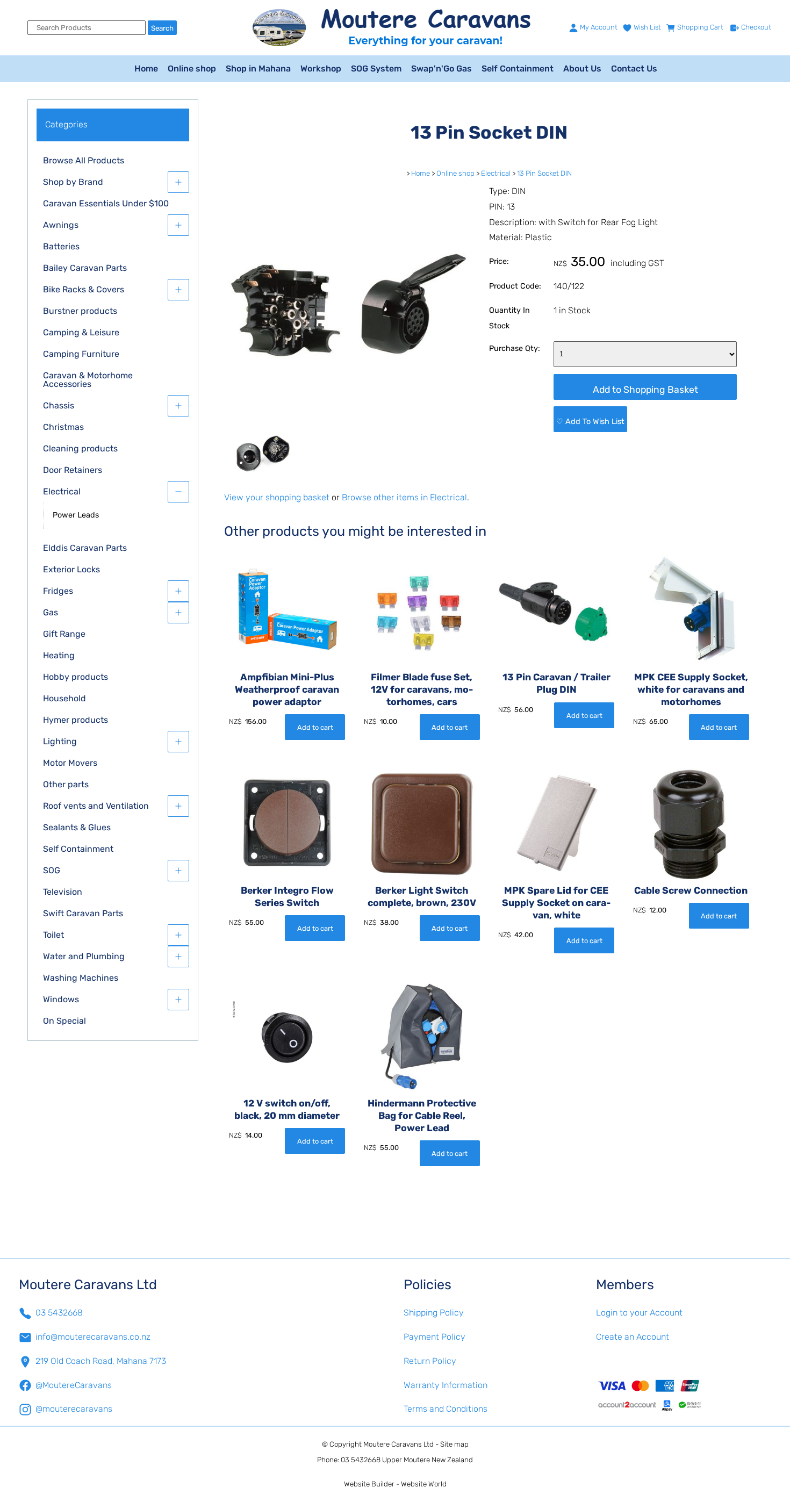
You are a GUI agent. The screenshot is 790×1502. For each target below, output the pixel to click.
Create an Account (632, 1337)
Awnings (60, 225)
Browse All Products (83, 160)
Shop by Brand (73, 182)
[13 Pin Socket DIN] (348, 428)
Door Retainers (72, 470)
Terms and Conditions (445, 1409)
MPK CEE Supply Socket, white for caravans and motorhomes (691, 689)
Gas (50, 612)
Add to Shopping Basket (645, 389)
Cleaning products (80, 448)
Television (62, 892)
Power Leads (76, 515)
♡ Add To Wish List (590, 421)
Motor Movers (70, 763)
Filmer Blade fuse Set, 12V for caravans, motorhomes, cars (422, 689)
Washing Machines (80, 978)
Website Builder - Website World (395, 1484)
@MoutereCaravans (73, 1385)
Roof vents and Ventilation (96, 806)
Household (64, 698)
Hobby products (75, 677)
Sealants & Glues (77, 827)
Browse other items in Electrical (404, 497)
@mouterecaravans (73, 1409)
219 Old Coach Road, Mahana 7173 (100, 1361)
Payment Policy (434, 1337)
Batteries (61, 246)
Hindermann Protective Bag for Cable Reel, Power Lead (422, 1115)
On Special (64, 1021)
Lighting (60, 741)
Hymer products (75, 720)
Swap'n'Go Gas (441, 68)
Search (162, 28)
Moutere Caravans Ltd (398, 1444)
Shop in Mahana (258, 68)
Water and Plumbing (84, 956)
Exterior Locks (71, 569)
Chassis (58, 405)
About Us (582, 68)
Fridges (58, 591)
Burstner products (80, 311)
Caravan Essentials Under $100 (106, 203)
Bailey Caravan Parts (85, 268)
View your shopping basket (276, 497)
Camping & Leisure (81, 332)
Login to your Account (639, 1312)
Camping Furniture (81, 354)
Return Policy (430, 1361)
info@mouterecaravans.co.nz (92, 1337)
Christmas (63, 427)
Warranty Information (445, 1385)
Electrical (62, 491)
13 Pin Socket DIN (544, 173)
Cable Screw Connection (691, 890)
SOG (51, 870)
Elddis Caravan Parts (85, 548)
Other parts (66, 784)
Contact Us (634, 68)
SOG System (376, 68)
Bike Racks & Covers (83, 289)
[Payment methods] (683, 1395)
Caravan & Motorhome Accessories (88, 379)
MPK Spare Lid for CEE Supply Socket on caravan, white (556, 903)
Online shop (192, 68)
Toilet (53, 935)
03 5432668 (59, 1312)
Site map (454, 1444)
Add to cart (315, 727)
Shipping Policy (434, 1312)
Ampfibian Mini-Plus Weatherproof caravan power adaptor (287, 689)
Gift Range (64, 634)
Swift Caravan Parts (83, 913)
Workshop (320, 68)
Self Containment (518, 68)
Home (146, 68)
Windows (61, 999)
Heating (59, 655)
